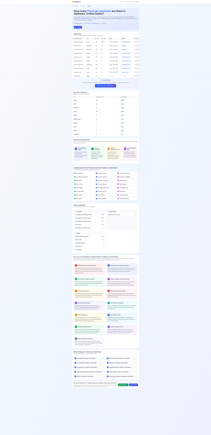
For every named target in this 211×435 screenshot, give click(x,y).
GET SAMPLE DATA (123, 384)
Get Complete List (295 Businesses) (106, 85)
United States (83, 5)
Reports (121, 1)
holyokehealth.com (126, 64)
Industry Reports (75, 5)
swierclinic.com (125, 72)
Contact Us (136, 1)
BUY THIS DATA (78, 27)
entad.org (124, 45)
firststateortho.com (126, 68)
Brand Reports (128, 1)
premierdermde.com (126, 42)
